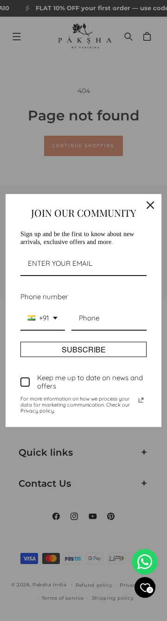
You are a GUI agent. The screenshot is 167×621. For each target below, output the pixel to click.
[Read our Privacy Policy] (141, 400)
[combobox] (42, 319)
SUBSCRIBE (84, 349)
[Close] (150, 205)
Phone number (44, 296)
